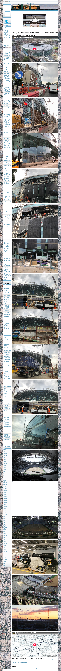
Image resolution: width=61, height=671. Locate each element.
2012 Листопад (5, 487)
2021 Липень (4, 557)
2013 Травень (5, 491)
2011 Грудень (4, 480)
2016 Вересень (5, 518)
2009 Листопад (5, 463)
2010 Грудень (5, 472)
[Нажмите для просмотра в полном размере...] (34, 26)
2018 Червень (5, 532)
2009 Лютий (4, 457)
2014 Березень (5, 498)
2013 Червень (5, 492)
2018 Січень (4, 529)
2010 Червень (5, 468)
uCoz (6, 670)
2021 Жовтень (5, 559)
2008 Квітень (4, 451)
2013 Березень (5, 490)
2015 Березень (5, 506)
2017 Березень (5, 522)
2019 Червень (5, 540)
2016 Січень (4, 513)
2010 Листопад (5, 471)
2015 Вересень (5, 510)
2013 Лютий (4, 489)
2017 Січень (4, 521)
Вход (36, 668)
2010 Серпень (5, 469)
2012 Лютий (4, 481)
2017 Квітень (4, 523)
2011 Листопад (5, 479)
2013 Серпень (5, 493)
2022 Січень (4, 561)
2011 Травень (5, 475)
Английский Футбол (55, 659)
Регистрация (31, 3)
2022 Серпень (5, 565)
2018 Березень (5, 530)
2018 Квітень (4, 531)
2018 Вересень (5, 534)
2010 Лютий (4, 465)
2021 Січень (4, 553)
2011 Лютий (4, 473)
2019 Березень (5, 538)
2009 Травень (5, 459)
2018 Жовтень (5, 535)
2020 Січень (4, 545)
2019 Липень (4, 541)
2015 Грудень (5, 512)
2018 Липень (4, 533)
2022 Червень (5, 564)
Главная (28, 3)
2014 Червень (5, 500)
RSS (9, 1)
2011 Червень (5, 476)
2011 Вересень (5, 478)
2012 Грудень (5, 488)
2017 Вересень (5, 526)
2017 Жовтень (5, 527)
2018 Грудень (5, 536)
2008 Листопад (5, 455)
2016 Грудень (5, 520)
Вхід (33, 3)
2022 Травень (5, 563)
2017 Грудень (5, 528)
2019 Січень (4, 537)
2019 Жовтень (5, 543)
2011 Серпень (5, 477)
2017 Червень (5, 524)
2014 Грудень (5, 504)
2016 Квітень (4, 515)
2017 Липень (4, 525)
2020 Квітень (4, 547)
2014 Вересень (5, 502)
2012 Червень (5, 484)
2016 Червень (5, 516)
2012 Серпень (5, 485)
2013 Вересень (5, 494)
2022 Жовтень (5, 566)
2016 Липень (4, 517)
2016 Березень (5, 514)
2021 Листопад (5, 560)
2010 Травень (5, 467)
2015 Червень (5, 508)
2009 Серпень (5, 461)
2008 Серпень (5, 453)
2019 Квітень (4, 539)
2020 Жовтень (5, 551)
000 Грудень (4, 449)
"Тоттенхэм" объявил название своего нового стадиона (19, 662)
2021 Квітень (4, 555)
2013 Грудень (5, 496)
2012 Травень (5, 483)
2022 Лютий (4, 562)
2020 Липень (4, 549)
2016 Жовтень (5, 519)
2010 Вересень (5, 470)
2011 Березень (5, 474)
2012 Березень (5, 482)
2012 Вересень (5, 486)
